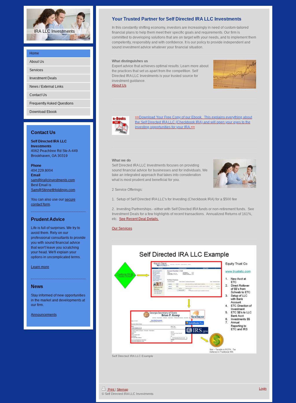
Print (111, 389)
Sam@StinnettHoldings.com (53, 190)
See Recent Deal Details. (139, 219)
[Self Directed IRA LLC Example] (184, 299)
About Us (119, 85)
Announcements (44, 315)
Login (263, 388)
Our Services (122, 228)
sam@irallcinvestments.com (53, 180)
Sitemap (122, 389)
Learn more (40, 267)
